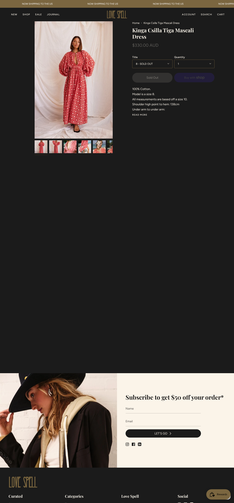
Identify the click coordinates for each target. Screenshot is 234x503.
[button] (26, 14)
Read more (139, 115)
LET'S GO (161, 433)
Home (135, 23)
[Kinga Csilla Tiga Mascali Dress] (41, 146)
